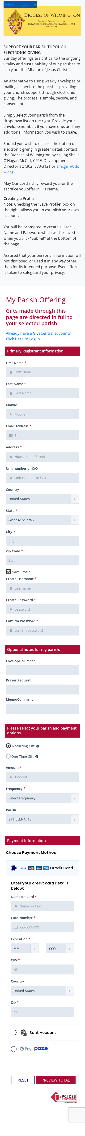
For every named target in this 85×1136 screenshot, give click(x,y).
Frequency (16, 789)
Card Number (23, 918)
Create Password (21, 600)
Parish (11, 810)
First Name (16, 363)
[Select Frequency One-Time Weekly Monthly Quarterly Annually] (42, 798)
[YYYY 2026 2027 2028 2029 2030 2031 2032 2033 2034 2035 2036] (60, 948)
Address (14, 447)
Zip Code (14, 551)
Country (12, 489)
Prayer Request (18, 680)
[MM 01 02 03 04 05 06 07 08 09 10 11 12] (25, 948)
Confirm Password (22, 621)
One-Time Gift (22, 756)
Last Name (16, 384)
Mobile (11, 405)
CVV (15, 960)
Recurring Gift (23, 746)
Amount (14, 768)
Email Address (18, 426)
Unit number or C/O (22, 468)
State (11, 511)
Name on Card (24, 897)
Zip (15, 1002)
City (10, 532)
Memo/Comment (19, 699)
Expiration (20, 939)
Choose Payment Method (31, 852)
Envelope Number (20, 661)
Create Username (21, 579)
